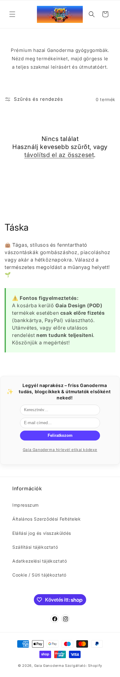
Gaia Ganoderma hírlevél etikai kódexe (60, 449)
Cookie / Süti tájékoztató (39, 574)
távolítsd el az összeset (59, 155)
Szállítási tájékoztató (35, 547)
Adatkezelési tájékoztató (39, 561)
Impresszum (25, 505)
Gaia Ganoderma (49, 665)
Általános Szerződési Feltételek (46, 519)
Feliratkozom (60, 435)
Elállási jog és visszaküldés (41, 533)
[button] (12, 14)
